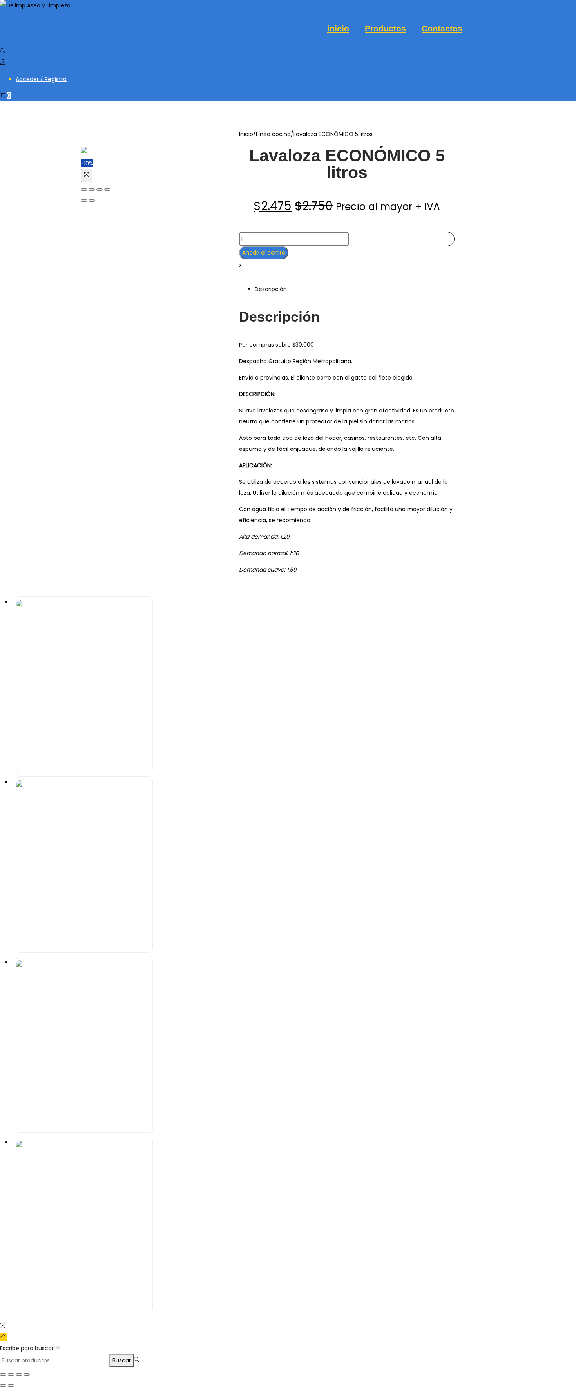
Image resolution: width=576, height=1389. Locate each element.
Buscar (121, 1360)
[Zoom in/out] (107, 189)
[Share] (92, 189)
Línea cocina (273, 134)
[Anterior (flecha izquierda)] (84, 200)
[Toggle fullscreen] (99, 189)
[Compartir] (19, 1374)
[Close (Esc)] (84, 189)
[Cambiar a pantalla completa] (11, 1374)
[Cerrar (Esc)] (27, 1374)
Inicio (246, 134)
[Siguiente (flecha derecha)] (92, 200)
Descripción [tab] (271, 289)
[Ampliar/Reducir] (3, 1374)
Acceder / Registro (41, 79)
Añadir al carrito (263, 253)
